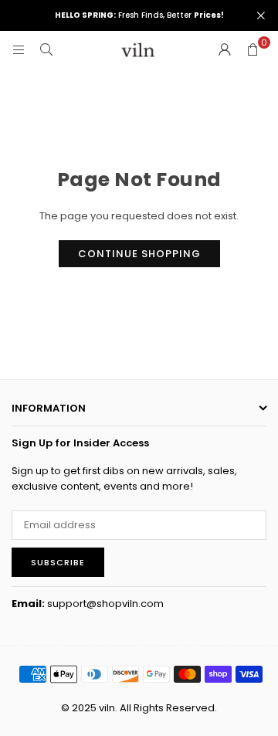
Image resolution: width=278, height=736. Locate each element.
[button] (252, 50)
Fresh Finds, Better (139, 15)
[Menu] (18, 49)
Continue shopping (139, 253)
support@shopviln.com (105, 603)
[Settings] (225, 50)
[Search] (46, 49)
